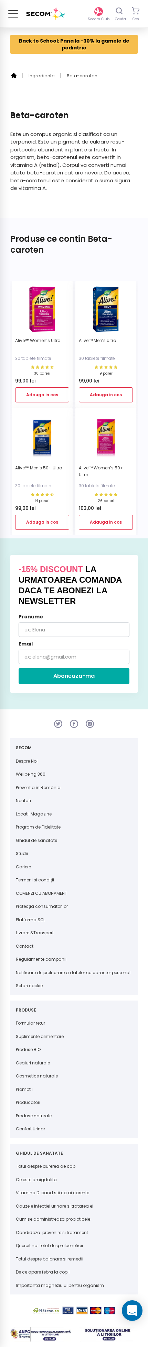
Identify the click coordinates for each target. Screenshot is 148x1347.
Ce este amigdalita (36, 1180)
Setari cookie (29, 986)
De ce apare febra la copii (43, 1272)
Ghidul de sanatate (36, 840)
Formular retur (30, 1023)
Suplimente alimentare (40, 1036)
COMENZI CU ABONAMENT (41, 893)
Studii (22, 853)
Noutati (23, 800)
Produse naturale (34, 1116)
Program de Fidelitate (38, 827)
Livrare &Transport (35, 933)
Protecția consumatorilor (42, 906)
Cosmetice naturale (37, 1076)
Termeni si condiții (35, 880)
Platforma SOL (30, 920)
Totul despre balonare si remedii (49, 1259)
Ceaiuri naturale (33, 1063)
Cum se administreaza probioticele (53, 1219)
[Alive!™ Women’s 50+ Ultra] (105, 439)
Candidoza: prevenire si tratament (52, 1232)
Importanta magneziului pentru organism (60, 1285)
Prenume (31, 616)
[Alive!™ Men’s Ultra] (105, 312)
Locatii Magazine (34, 814)
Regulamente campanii (41, 959)
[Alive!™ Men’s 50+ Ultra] (42, 439)
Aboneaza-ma (74, 676)
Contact (24, 946)
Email (26, 643)
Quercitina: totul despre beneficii (49, 1245)
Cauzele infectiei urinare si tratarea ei (54, 1206)
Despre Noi (27, 761)
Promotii (24, 1089)
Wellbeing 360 (30, 774)
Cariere (23, 867)
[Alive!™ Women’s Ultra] (42, 312)
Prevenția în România (38, 787)
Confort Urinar (30, 1129)
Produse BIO (28, 1049)
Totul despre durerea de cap (45, 1166)
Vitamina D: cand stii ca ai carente (52, 1193)
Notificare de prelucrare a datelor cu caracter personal (73, 972)
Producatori (28, 1102)
